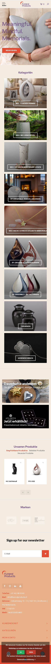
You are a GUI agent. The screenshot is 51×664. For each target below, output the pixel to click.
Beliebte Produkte (37, 450)
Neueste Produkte (25, 453)
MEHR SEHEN (11, 50)
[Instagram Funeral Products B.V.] (9, 586)
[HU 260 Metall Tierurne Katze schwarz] (14, 468)
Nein (31, 652)
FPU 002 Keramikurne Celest (36, 481)
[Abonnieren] (45, 553)
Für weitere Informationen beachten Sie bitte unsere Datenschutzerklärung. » (26, 657)
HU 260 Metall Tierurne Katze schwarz (12, 481)
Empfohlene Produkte (16, 450)
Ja (21, 652)
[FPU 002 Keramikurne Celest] (36, 468)
